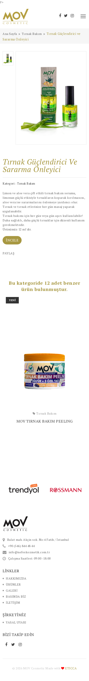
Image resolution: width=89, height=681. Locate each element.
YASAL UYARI (16, 622)
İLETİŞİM (13, 602)
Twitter (13, 644)
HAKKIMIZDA (16, 578)
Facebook (6, 644)
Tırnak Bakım (46, 413)
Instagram (21, 644)
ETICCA (71, 668)
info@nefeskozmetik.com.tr (29, 552)
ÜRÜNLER (13, 584)
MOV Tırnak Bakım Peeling (44, 421)
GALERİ (11, 590)
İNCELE (12, 240)
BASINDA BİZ (16, 596)
